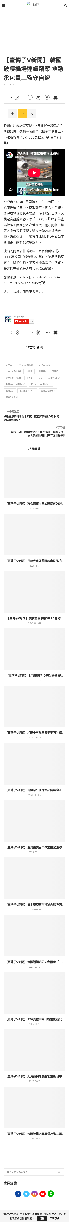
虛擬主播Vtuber (27, 391)
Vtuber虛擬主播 (13, 371)
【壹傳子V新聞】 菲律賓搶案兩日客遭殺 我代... (34, 1019)
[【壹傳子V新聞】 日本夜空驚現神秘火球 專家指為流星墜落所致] (34, 878)
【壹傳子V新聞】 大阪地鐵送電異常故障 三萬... (34, 1134)
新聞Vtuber (54, 378)
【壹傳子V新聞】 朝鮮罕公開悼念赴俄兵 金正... (34, 790)
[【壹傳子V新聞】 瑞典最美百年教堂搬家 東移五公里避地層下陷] (34, 821)
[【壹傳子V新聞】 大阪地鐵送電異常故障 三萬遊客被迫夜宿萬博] (34, 1107)
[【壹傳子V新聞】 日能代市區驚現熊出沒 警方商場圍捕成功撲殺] (34, 534)
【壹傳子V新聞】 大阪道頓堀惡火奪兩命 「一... (34, 962)
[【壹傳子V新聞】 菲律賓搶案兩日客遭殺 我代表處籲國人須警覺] (34, 993)
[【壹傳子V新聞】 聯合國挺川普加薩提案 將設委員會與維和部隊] (34, 477)
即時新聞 (42, 371)
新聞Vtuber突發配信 (40, 384)
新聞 (40, 378)
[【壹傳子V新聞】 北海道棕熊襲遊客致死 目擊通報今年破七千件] (34, 1050)
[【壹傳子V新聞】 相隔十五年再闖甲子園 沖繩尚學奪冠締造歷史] (34, 706)
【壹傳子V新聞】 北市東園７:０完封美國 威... (34, 675)
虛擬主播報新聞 (48, 391)
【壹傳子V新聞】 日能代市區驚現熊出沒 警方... (34, 561)
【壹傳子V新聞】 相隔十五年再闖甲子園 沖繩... (34, 733)
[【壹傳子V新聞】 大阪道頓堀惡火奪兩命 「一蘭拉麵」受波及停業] (34, 935)
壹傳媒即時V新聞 (13, 378)
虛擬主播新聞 (12, 397)
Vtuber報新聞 (26, 365)
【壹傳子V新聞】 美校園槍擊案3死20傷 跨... (35, 618)
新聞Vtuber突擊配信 (15, 384)
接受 (41, 1218)
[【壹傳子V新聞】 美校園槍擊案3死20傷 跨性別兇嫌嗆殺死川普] (34, 592)
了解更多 (54, 1218)
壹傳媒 (55, 371)
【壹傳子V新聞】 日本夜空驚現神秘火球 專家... (34, 905)
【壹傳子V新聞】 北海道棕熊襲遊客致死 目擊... (34, 1076)
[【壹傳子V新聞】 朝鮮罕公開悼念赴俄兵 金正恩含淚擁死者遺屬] (34, 763)
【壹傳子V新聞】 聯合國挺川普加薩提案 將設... (34, 504)
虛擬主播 (10, 391)
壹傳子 (30, 378)
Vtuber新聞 (44, 365)
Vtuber (9, 365)
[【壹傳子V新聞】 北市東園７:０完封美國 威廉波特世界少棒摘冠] (34, 649)
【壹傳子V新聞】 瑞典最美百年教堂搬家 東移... (34, 847)
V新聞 (29, 371)
